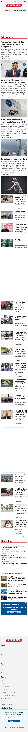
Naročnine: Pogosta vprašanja (8, 695)
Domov (2, 649)
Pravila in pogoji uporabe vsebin (8, 692)
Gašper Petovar (18, 531)
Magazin (3, 664)
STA (2, 58)
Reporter (3, 174)
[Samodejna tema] (15, 1)
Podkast (3, 670)
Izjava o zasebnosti (5, 698)
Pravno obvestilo (5, 689)
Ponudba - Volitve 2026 (6, 704)
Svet (11, 566)
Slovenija (12, 543)
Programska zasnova (6, 686)
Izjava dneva (13, 549)
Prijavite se (13, 721)
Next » (24, 537)
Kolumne (3, 661)
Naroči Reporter (15, 612)
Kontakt (2, 683)
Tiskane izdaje (4, 673)
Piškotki (2, 701)
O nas (2, 680)
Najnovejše (3, 652)
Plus (2, 667)
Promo (17, 374)
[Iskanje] (19, 1)
